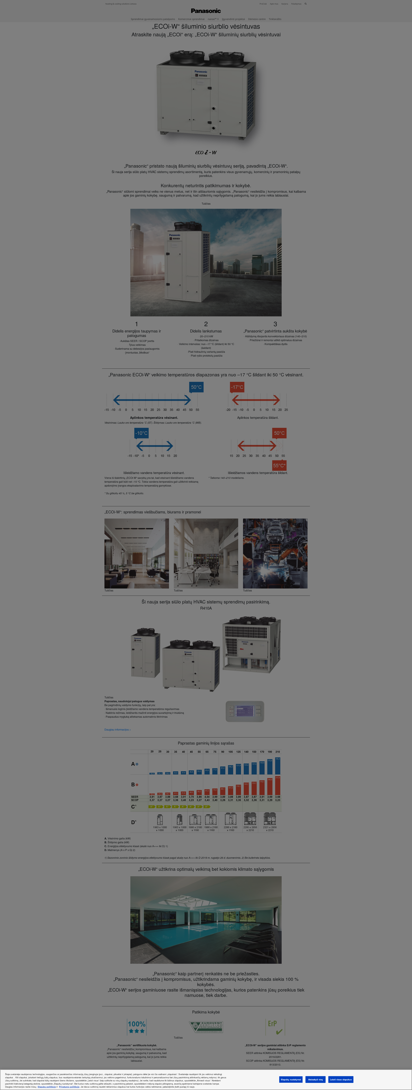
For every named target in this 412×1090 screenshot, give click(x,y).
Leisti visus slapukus (341, 1079)
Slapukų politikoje (47, 1086)
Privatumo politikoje (69, 1086)
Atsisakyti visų (315, 1079)
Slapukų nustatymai (291, 1079)
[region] (206, 1079)
